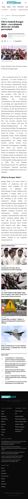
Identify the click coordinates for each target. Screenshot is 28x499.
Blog (2, 434)
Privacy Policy (4, 476)
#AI (16, 413)
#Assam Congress (19, 427)
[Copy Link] (10, 41)
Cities (14, 7)
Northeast (20, 7)
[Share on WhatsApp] (2, 41)
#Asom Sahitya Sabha (20, 421)
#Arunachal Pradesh (20, 419)
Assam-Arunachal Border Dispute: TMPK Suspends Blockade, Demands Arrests (12, 456)
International (4, 419)
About (2, 468)
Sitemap (3, 486)
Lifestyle (3, 429)
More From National (8, 245)
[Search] (25, 3)
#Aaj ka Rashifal (19, 416)
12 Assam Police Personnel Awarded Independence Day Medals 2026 (10, 460)
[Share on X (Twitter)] (8, 41)
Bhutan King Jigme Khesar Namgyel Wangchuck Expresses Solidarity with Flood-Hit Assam (13, 448)
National (8, 15)
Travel (3, 432)
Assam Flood (13, 9)
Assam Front (11, 33)
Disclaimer (3, 473)
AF (3, 36)
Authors (3, 478)
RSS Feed (3, 484)
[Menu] (2, 3)
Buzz (2, 427)
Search (3, 481)
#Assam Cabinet (19, 424)
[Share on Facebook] (5, 41)
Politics (3, 421)
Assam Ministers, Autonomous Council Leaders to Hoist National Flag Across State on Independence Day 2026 (13, 443)
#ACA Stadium (18, 411)
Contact (3, 470)
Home (3, 7)
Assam (9, 7)
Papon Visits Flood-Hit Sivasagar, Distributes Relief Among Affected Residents (13, 452)
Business (3, 424)
